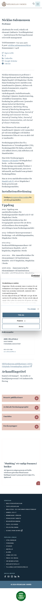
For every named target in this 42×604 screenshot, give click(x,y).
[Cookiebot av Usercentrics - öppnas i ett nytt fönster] (31, 276)
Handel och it (11, 512)
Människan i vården (13, 515)
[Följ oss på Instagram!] (12, 576)
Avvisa (21, 326)
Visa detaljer (31, 309)
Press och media (12, 558)
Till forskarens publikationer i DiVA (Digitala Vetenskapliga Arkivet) (17, 365)
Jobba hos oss (11, 555)
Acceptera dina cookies (20, 197)
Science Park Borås (13, 530)
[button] (37, 398)
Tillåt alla (21, 315)
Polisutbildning (12, 527)
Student (9, 546)
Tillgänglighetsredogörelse (17, 567)
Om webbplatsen (12, 561)
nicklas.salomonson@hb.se (19, 45)
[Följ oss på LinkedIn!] (15, 576)
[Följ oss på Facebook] (5, 576)
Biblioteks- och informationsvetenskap (21, 509)
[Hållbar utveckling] (21, 596)
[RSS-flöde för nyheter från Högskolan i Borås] (19, 576)
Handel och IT (8, 181)
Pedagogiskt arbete (13, 518)
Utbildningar (11, 540)
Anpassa (20, 321)
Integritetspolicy (13, 564)
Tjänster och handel (10, 161)
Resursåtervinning (13, 521)
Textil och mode (12, 524)
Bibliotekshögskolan (14, 503)
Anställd (9, 549)
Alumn (8, 552)
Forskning (10, 543)
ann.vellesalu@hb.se (10, 351)
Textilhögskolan (12, 506)
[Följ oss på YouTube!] (9, 576)
